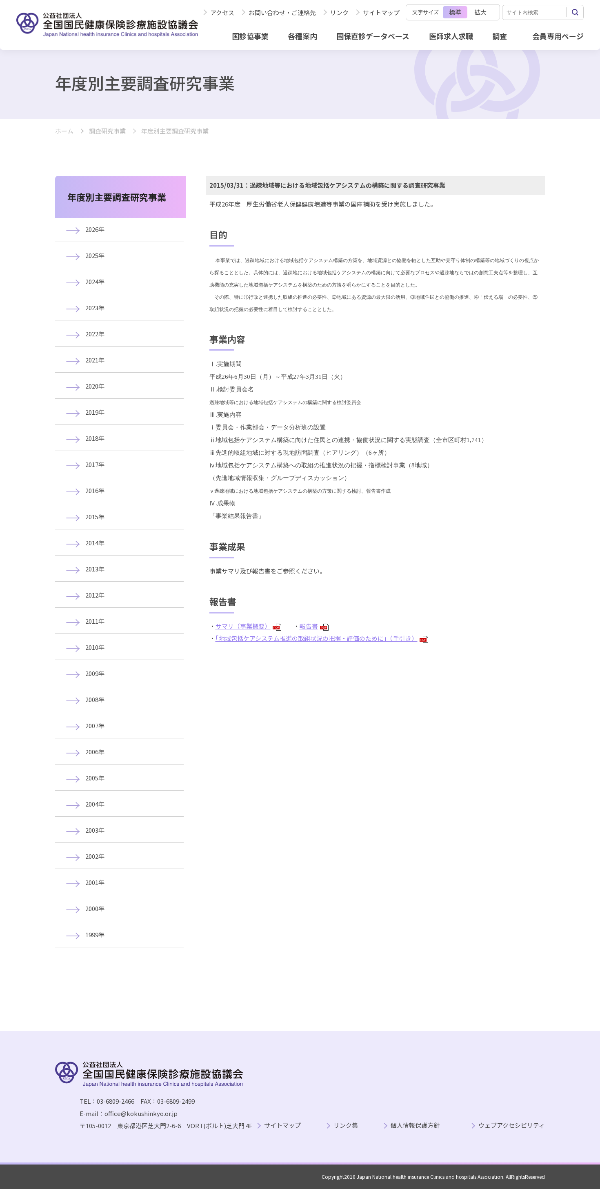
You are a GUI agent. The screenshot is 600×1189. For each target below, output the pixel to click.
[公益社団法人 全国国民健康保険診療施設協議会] (107, 25)
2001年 (94, 882)
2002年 (94, 856)
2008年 (94, 699)
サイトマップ (381, 12)
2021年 (94, 360)
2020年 (94, 386)
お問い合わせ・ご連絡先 (282, 12)
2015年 (94, 516)
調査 (499, 36)
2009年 (94, 673)
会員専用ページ (558, 36)
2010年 (94, 647)
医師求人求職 (451, 36)
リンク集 (345, 1125)
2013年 (94, 568)
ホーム (64, 131)
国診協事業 (250, 36)
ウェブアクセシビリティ (511, 1125)
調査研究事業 (107, 131)
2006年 (94, 751)
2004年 (94, 804)
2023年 (94, 307)
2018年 (94, 438)
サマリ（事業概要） (247, 626)
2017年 (94, 464)
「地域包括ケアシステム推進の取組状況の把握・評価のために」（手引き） (321, 638)
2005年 (94, 777)
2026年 (94, 229)
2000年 (94, 908)
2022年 (94, 333)
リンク (339, 12)
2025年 (94, 255)
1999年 (94, 934)
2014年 (94, 542)
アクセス (222, 12)
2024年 (94, 281)
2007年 (94, 725)
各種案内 (302, 36)
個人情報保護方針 (415, 1125)
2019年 (94, 412)
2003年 (94, 830)
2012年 (94, 595)
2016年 (94, 490)
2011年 (94, 621)
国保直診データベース (372, 36)
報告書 (313, 626)
